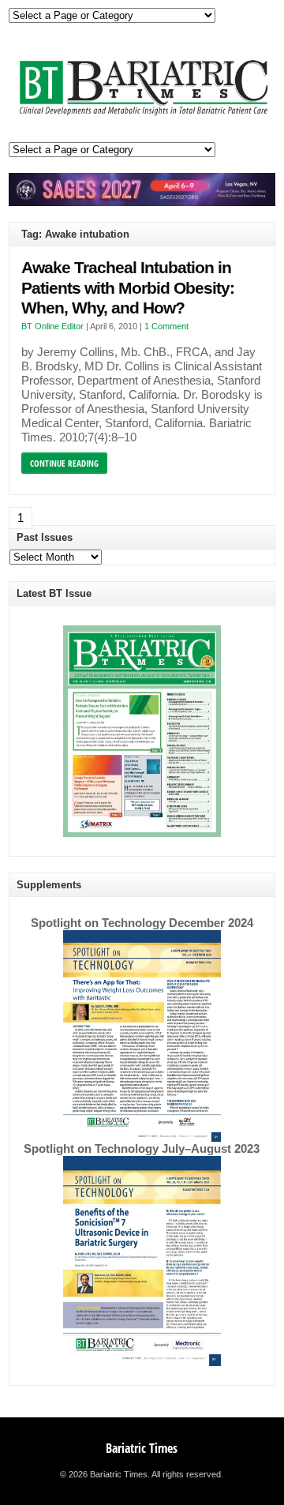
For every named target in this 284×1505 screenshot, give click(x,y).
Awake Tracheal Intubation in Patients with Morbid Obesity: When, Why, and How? (127, 287)
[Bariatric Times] (142, 115)
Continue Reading (64, 463)
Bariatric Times (142, 1448)
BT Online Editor (52, 326)
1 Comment (166, 326)
